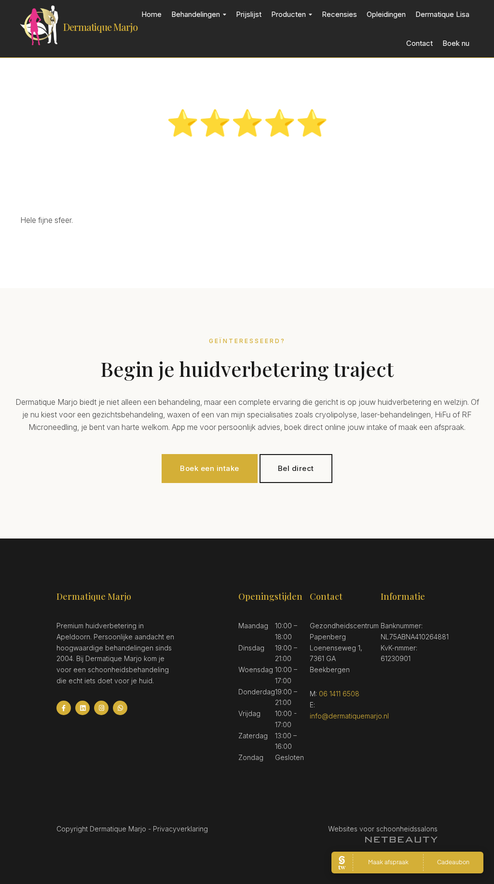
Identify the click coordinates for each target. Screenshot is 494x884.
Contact (419, 43)
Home (151, 14)
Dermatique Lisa (442, 14)
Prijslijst (248, 14)
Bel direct (296, 468)
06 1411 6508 (339, 694)
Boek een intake (209, 468)
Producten (288, 14)
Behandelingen (195, 14)
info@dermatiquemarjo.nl (349, 716)
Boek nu (455, 43)
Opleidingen (386, 14)
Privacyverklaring (180, 829)
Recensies (339, 14)
